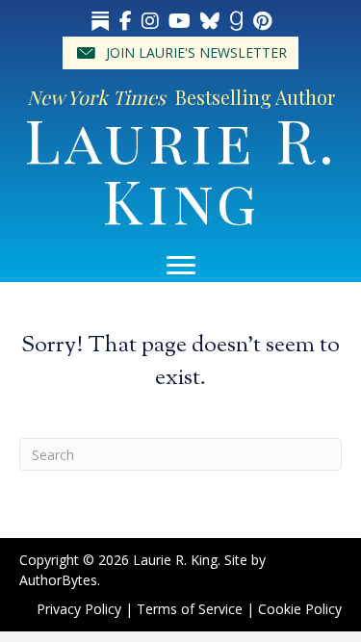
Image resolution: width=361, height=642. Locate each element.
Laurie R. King (181, 169)
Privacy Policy (79, 609)
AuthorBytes (58, 580)
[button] (180, 53)
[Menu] (181, 265)
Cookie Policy (300, 609)
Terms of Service (190, 609)
